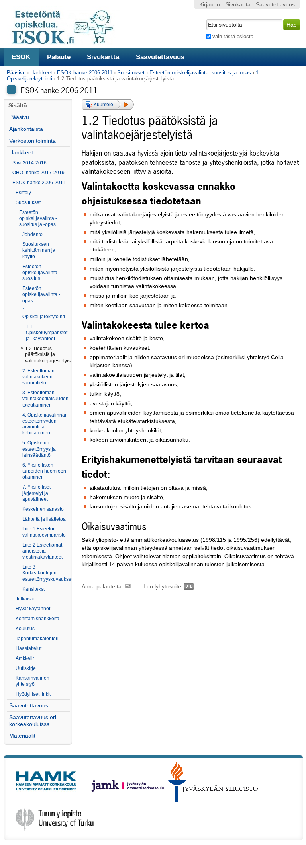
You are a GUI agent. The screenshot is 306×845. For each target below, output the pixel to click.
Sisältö (17, 106)
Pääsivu (16, 73)
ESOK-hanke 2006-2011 (84, 73)
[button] (108, 104)
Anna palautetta (102, 587)
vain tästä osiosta (232, 36)
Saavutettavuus (160, 57)
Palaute (59, 57)
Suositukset (131, 73)
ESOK (21, 57)
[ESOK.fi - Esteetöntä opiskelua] (66, 42)
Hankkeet (41, 73)
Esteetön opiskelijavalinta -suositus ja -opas (200, 73)
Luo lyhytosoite (162, 587)
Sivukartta (103, 57)
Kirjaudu (209, 5)
